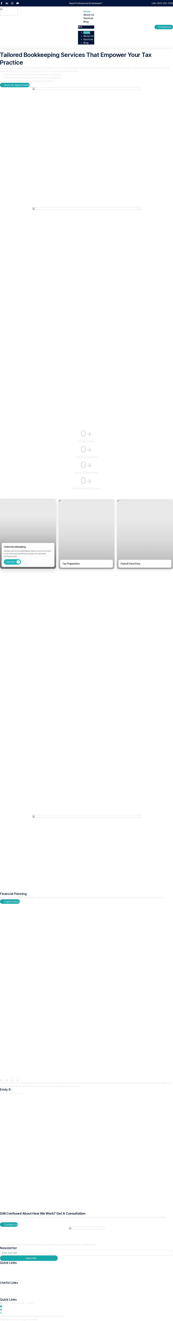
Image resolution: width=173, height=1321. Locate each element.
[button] (86, 27)
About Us (88, 14)
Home (86, 11)
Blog (86, 21)
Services (88, 18)
